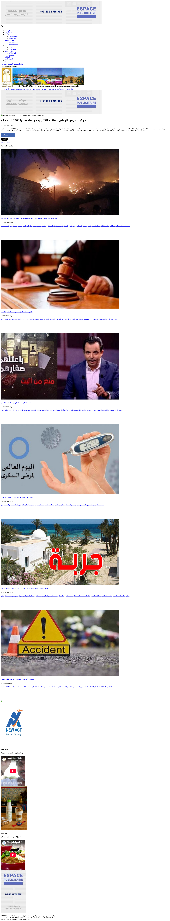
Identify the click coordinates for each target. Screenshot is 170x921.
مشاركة (5, 135)
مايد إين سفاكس (10, 60)
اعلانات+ (29, 89)
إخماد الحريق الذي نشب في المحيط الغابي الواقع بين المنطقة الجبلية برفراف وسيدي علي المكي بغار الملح (29, 218)
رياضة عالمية (13, 47)
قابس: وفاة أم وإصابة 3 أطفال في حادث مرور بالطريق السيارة (17, 679)
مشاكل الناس (13, 44)
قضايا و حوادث (9, 40)
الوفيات (7, 57)
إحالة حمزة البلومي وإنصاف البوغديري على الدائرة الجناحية (16, 403)
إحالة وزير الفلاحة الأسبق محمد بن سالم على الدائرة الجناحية (17, 312)
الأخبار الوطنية (13, 38)
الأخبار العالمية (13, 36)
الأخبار (7, 34)
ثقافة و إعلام (9, 51)
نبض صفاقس (9, 32)
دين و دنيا (12, 55)
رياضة (7, 45)
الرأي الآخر (12, 53)
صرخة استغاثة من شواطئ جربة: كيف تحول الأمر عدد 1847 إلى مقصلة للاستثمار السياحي (24, 588)
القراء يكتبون (9, 59)
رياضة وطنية (13, 49)
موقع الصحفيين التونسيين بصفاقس (12, 64)
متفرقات (11, 42)
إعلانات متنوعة (37, 89)
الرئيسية (7, 31)
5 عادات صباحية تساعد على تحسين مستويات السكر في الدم (17, 497)
